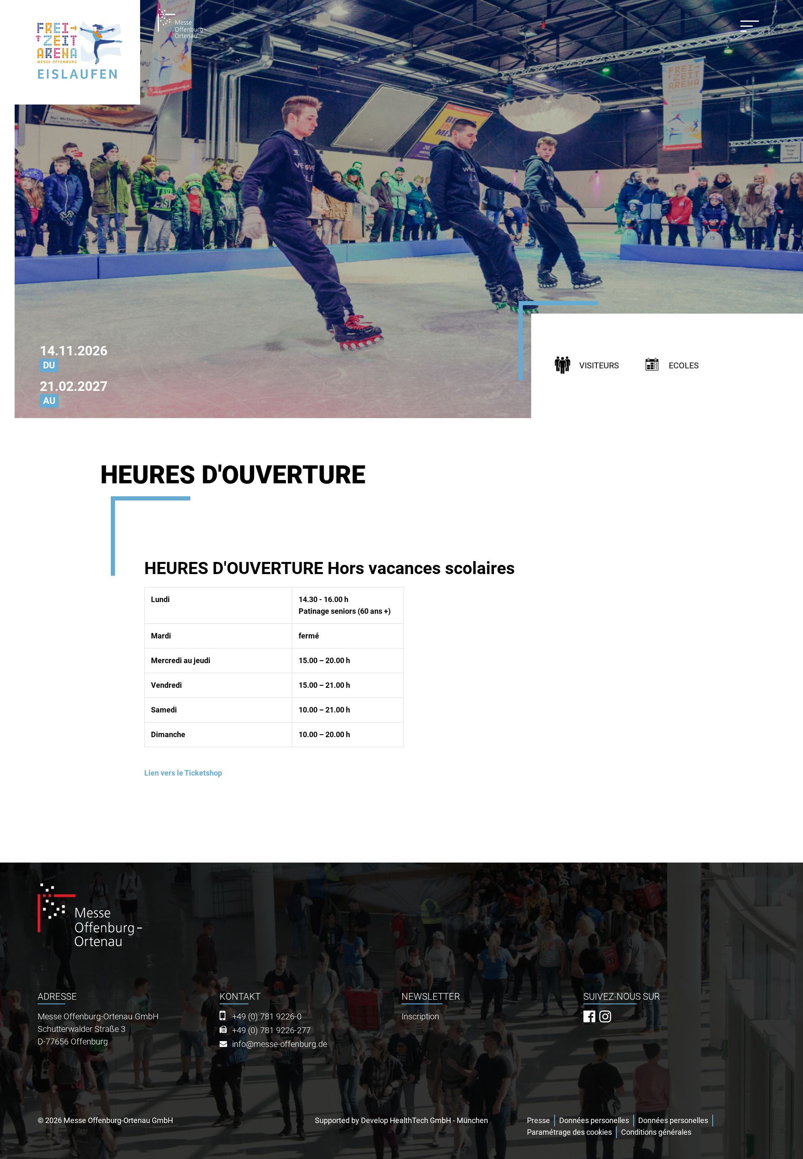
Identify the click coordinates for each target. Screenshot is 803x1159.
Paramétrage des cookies (569, 1132)
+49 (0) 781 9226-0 (267, 1016)
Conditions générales (656, 1132)
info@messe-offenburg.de (279, 1044)
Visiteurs (599, 365)
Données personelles (594, 1120)
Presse (538, 1120)
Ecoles (684, 365)
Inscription (420, 1016)
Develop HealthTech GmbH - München (424, 1120)
